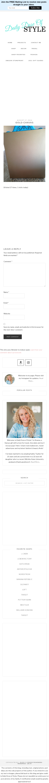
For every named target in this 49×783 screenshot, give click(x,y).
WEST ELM (24, 605)
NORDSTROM (24, 574)
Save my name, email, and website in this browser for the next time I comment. (24, 328)
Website (7, 314)
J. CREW (24, 554)
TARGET (24, 595)
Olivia (22, 762)
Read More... (35, 462)
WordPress (22, 763)
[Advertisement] (24, 89)
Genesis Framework (34, 762)
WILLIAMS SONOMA (24, 610)
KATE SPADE (24, 564)
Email (6, 303)
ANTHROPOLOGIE (24, 569)
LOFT (24, 590)
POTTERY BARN (24, 600)
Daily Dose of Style (24, 25)
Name (6, 292)
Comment (8, 261)
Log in (29, 763)
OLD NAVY (24, 584)
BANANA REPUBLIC (24, 579)
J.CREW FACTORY (24, 559)
